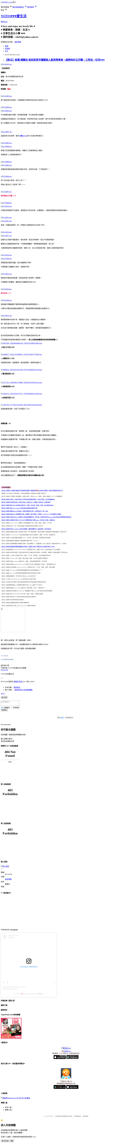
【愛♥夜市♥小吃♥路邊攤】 (23, 690)
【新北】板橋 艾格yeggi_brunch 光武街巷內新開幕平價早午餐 (19, 508)
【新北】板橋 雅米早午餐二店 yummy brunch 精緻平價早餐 (18, 605)
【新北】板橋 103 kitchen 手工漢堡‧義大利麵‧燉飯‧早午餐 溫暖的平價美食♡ (25, 558)
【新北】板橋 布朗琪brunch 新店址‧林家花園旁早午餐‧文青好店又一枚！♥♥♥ (24, 511)
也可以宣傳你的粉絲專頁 (7, 659)
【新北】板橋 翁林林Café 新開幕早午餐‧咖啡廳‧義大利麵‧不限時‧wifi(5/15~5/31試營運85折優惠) (31, 514)
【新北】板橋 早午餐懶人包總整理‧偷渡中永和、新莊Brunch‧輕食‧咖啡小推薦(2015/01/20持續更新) (31, 496)
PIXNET (50, 1116)
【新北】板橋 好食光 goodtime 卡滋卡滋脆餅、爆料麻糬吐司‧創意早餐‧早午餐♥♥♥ (26, 529)
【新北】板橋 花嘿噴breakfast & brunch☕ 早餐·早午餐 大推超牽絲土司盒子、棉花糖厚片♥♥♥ (28, 564)
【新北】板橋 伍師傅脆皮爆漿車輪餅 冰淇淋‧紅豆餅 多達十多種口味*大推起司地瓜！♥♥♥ (28, 546)
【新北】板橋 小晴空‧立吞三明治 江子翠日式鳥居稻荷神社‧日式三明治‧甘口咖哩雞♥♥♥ (28, 499)
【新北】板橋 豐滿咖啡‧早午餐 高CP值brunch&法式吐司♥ (18, 576)
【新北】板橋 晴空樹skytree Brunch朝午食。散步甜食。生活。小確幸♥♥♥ (22, 588)
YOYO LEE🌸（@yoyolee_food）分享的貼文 (28, 994)
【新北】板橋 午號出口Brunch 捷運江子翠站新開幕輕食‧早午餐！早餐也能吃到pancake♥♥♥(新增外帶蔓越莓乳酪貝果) (36, 517)
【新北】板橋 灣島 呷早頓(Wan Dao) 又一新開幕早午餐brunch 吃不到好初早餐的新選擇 (26, 591)
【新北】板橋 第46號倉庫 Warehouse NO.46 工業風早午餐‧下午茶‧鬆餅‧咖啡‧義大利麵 (28, 567)
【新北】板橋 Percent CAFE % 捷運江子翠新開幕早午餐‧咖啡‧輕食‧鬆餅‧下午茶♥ (26, 523)
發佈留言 (4, 710)
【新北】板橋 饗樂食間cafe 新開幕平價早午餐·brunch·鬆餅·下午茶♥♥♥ (21, 585)
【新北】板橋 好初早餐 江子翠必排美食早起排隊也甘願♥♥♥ (18, 596)
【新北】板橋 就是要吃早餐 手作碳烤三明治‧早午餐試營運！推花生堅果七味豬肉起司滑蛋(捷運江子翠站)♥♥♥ (33, 532)
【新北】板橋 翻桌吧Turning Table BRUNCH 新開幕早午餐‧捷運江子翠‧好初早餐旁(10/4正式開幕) (30, 549)
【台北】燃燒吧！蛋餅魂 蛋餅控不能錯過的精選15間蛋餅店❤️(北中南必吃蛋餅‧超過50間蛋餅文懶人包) (32, 490)
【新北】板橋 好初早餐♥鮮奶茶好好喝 (12, 599)
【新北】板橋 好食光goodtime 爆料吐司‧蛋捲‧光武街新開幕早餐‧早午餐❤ (24, 561)
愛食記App (67, 1051)
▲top (3, 693)
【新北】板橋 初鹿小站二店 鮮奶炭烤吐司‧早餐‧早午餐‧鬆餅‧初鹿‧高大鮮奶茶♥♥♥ (27, 505)
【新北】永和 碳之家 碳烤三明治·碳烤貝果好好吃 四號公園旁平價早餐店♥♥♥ (23, 582)
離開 (12, 1141)
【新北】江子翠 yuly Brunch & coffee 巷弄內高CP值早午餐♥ (18, 579)
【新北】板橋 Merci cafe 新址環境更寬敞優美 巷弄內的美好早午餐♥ (21, 573)
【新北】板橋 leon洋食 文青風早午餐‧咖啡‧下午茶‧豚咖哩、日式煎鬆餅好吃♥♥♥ (26, 555)
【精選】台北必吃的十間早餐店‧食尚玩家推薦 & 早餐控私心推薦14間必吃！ (24, 493)
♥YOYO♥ (4, 670)
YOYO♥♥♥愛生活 (14, 16)
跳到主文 (4, 22)
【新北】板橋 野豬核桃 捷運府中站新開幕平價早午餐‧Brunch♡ (20, 540)
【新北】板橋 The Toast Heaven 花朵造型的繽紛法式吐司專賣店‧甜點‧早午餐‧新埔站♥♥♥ (28, 535)
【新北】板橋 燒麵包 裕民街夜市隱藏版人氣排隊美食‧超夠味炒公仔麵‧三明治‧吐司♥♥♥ (55, 59)
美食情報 (17, 42)
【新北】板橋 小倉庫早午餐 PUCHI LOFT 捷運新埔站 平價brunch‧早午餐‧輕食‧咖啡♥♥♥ (28, 520)
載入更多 (4, 697)
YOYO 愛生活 (4, 655)
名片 (6, 51)
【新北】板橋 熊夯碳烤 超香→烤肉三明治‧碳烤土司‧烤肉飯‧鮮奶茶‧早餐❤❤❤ (25, 502)
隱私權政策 (77, 1116)
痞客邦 (16, 681)
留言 (20, 681)
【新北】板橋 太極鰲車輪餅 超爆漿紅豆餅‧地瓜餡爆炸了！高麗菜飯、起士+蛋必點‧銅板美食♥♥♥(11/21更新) (33, 543)
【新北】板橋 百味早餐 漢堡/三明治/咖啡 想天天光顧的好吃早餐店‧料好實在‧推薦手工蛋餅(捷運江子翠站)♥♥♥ (34, 552)
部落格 (7, 48)
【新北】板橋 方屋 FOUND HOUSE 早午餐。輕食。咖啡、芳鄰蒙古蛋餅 (22, 594)
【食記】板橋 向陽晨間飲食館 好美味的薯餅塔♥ (15, 602)
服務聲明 (85, 1116)
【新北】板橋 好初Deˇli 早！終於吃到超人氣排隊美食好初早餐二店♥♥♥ (22, 526)
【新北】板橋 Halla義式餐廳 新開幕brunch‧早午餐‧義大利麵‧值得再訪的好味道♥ (26, 537)
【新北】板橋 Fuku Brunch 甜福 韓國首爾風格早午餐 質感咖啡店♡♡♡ (22, 570)
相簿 (6, 46)
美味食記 (17, 687)
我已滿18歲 (5, 1141)
